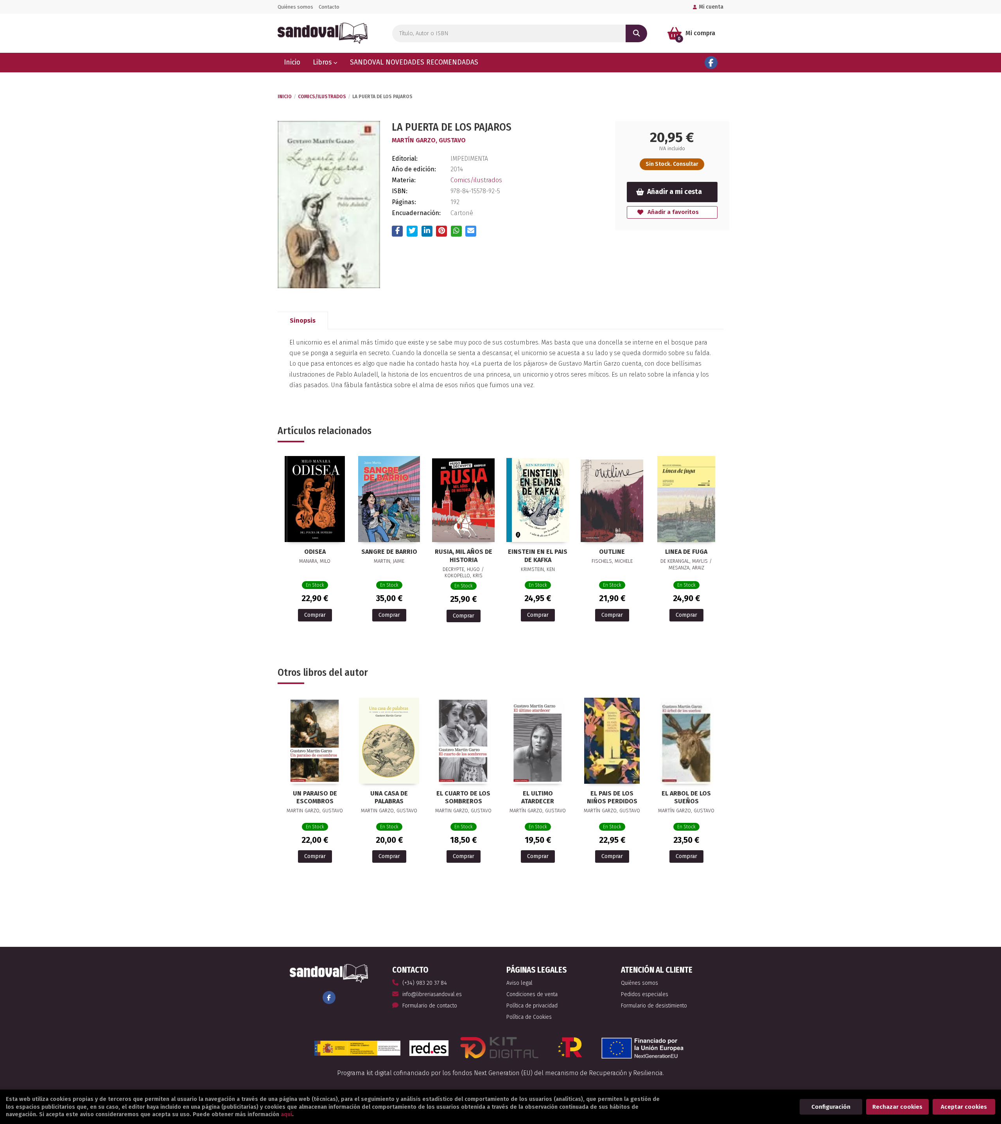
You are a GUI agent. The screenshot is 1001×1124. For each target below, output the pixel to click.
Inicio (285, 96)
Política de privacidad (532, 1005)
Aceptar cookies (964, 1106)
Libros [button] (323, 62)
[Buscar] (636, 33)
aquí (286, 1114)
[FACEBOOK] (711, 62)
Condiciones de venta (532, 994)
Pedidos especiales (644, 994)
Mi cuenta (711, 7)
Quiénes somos (295, 7)
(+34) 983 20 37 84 (424, 983)
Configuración (830, 1106)
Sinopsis (303, 320)
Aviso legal (519, 983)
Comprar (315, 615)
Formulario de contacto (429, 1005)
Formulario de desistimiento (654, 1005)
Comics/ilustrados (322, 96)
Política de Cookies (529, 1017)
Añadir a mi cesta (674, 192)
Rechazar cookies (897, 1106)
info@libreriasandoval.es (432, 994)
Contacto (329, 7)
